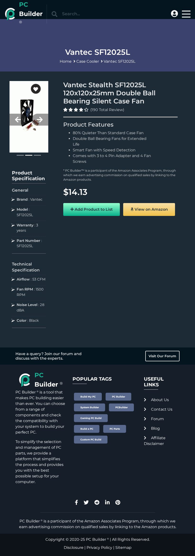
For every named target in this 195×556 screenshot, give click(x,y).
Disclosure (73, 547)
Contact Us (161, 409)
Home (66, 61)
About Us (159, 400)
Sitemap (123, 547)
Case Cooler (87, 61)
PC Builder (96, 539)
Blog (155, 428)
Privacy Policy (99, 547)
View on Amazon (151, 209)
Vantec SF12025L (119, 61)
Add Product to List (93, 209)
